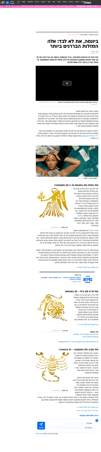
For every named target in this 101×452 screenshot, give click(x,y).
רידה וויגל (94, 136)
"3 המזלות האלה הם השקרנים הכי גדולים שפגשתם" (78, 342)
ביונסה (80, 216)
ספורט (77, 1)
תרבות (64, 1)
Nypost (85, 136)
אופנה (23, 1)
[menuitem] (76, 2)
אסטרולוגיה (64, 6)
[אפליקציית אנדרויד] (12, 6)
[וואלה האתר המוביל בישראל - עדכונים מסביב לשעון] (87, 3)
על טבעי (45, 6)
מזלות (78, 410)
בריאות (43, 1)
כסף (54, 1)
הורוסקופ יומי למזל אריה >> (87, 325)
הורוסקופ (71, 6)
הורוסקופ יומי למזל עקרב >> (87, 407)
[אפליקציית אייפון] (9, 6)
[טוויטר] (6, 6)
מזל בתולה (93, 231)
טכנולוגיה (30, 1)
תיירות (37, 1)
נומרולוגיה (52, 6)
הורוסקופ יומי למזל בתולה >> (87, 267)
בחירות (71, 1)
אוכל (49, 1)
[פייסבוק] (4, 6)
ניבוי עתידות (37, 6)
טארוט (58, 6)
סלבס (59, 1)
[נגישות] (2, 2)
